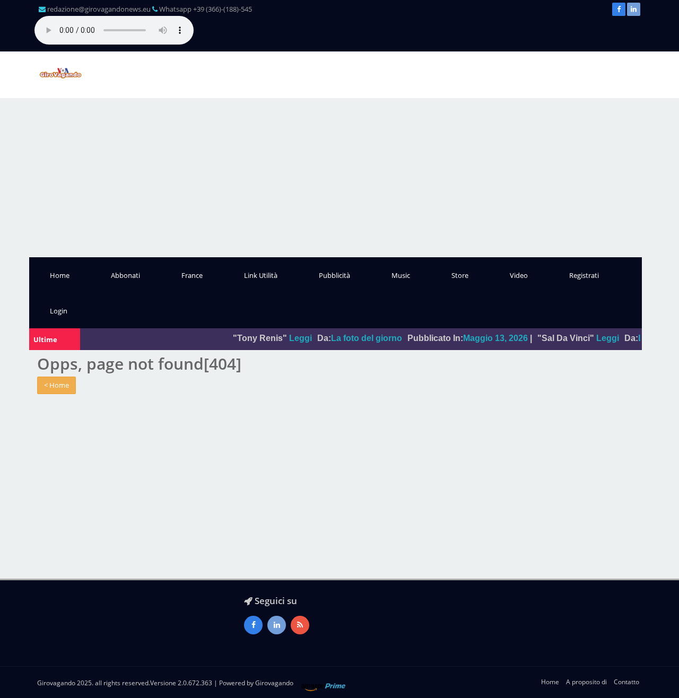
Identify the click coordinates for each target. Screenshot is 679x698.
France (192, 275)
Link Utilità (260, 275)
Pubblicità (334, 275)
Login (58, 311)
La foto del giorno (355, 338)
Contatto (626, 681)
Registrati (584, 275)
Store (459, 275)
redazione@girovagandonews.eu (99, 9)
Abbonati (125, 275)
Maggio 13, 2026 (484, 338)
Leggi (289, 338)
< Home (56, 385)
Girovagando (274, 682)
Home (59, 275)
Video (519, 275)
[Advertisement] (339, 177)
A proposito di (586, 681)
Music (400, 275)
